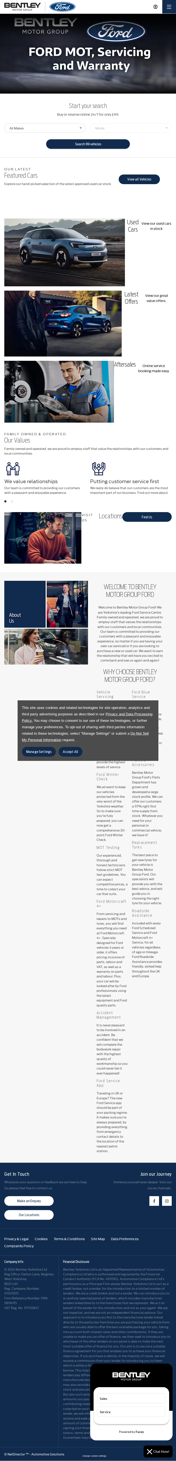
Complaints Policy (19, 1245)
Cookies (41, 1238)
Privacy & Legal (16, 1238)
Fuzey (140, 1432)
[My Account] (155, 7)
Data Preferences (125, 1238)
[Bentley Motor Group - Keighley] (62, 7)
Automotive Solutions (47, 1454)
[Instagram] (167, 1201)
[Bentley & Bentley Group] (22, 7)
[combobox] (45, 128)
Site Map (98, 1238)
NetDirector (17, 1454)
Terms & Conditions (69, 1238)
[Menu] (169, 7)
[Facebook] (154, 1201)
